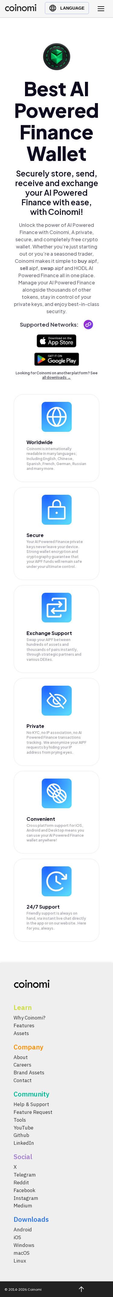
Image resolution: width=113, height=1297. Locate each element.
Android (23, 1230)
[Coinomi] (21, 9)
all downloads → (56, 377)
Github (21, 1135)
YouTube (23, 1127)
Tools (20, 1120)
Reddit (21, 1182)
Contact (23, 1080)
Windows (24, 1245)
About (21, 1057)
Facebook (24, 1190)
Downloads (31, 1219)
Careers (22, 1065)
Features (24, 1025)
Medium (23, 1206)
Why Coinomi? (30, 1017)
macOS (22, 1253)
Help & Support (31, 1104)
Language (72, 8)
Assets (21, 1033)
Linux (20, 1260)
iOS (17, 1237)
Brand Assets (29, 1073)
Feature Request (33, 1112)
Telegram (25, 1174)
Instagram (26, 1198)
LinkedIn (24, 1143)
